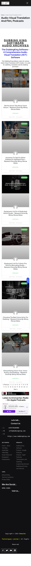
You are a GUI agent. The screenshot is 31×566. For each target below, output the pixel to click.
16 (15, 387)
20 (24, 387)
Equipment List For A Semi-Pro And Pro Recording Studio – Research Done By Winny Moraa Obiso (15, 266)
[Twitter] (7, 550)
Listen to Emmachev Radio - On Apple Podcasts (16, 398)
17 (17, 387)
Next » (16, 389)
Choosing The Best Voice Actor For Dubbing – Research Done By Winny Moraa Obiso (15, 319)
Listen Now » (15, 113)
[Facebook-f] (3, 550)
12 (6, 387)
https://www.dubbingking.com (19, 436)
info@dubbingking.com (17, 431)
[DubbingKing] (5, 3)
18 (19, 387)
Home (2, 15)
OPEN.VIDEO (6, 488)
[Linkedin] (15, 550)
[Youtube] (11, 550)
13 (8, 387)
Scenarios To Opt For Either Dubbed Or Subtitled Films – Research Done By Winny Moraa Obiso (15, 160)
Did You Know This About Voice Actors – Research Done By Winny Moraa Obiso (15, 107)
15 (12, 387)
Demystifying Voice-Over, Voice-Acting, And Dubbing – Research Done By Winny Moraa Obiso (15, 372)
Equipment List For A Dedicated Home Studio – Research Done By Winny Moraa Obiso (15, 213)
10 (27, 384)
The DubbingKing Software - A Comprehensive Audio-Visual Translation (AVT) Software (15, 53)
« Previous (6, 384)
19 (21, 387)
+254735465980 (13, 428)
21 (26, 387)
